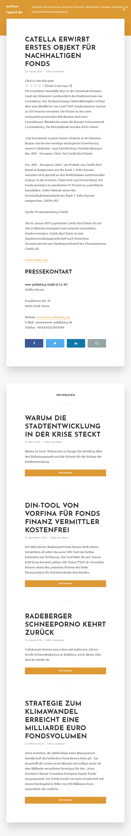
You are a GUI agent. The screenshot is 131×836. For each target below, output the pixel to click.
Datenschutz (110, 9)
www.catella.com (36, 260)
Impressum (92, 9)
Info (63, 9)
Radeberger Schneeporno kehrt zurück (65, 624)
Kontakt (76, 9)
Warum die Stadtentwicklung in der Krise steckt (63, 426)
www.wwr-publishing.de (53, 317)
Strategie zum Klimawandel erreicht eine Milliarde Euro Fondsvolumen (56, 720)
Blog (53, 9)
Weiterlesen (65, 473)
